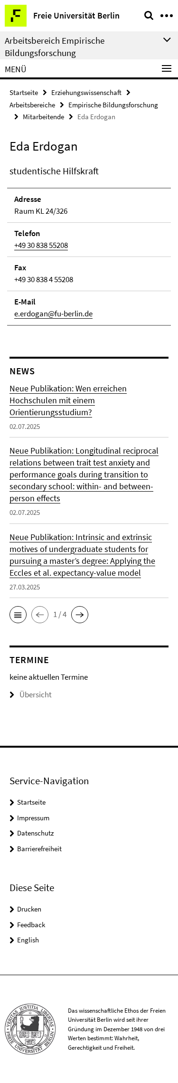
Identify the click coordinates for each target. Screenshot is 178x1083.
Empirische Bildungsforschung (113, 104)
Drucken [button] (29, 908)
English (28, 939)
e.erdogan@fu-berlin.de (53, 313)
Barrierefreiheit (39, 848)
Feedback (31, 924)
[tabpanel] (89, 245)
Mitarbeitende (43, 116)
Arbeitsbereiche (32, 104)
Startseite (23, 92)
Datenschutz (35, 832)
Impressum (33, 817)
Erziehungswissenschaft (86, 92)
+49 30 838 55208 (41, 245)
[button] (18, 614)
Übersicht (35, 694)
